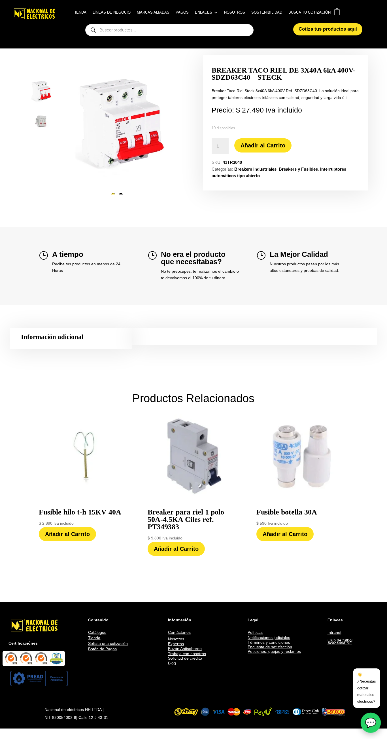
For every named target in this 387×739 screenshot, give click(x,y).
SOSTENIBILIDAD (266, 12)
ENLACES (203, 12)
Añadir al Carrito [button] (67, 534)
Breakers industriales (255, 169)
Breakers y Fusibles (298, 169)
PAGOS (182, 12)
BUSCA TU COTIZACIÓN (309, 12)
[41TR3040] (117, 121)
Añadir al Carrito (263, 145)
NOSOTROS (234, 12)
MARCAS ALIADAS (153, 12)
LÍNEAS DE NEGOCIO (112, 12)
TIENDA (79, 12)
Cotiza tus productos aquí (328, 29)
